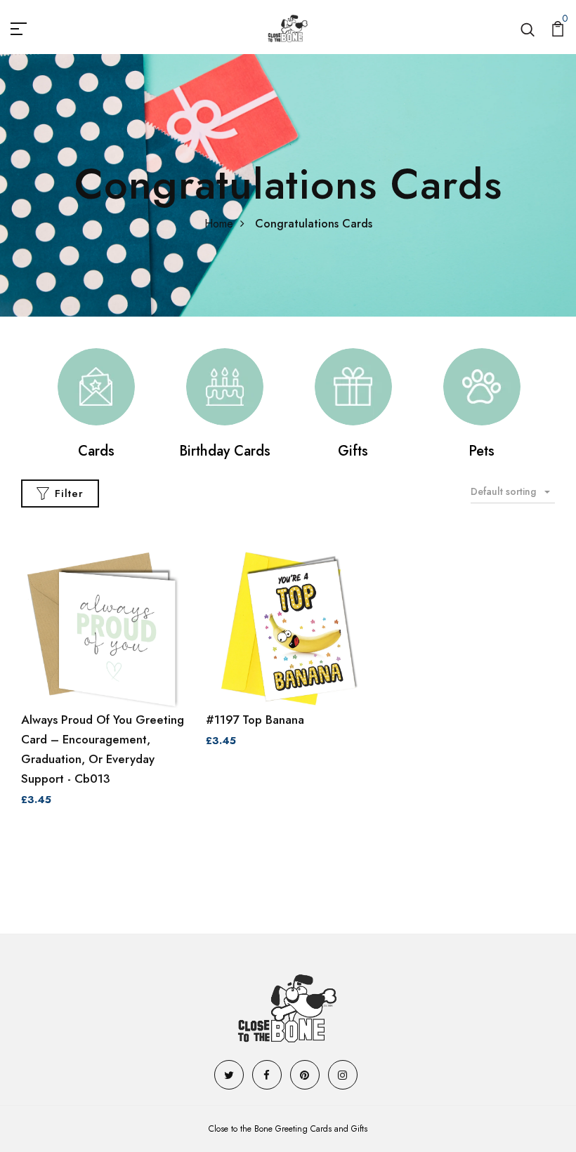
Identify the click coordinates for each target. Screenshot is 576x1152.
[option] (96, 405)
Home (218, 224)
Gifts (353, 451)
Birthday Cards (224, 451)
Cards (96, 451)
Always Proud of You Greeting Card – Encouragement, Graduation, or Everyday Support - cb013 (102, 749)
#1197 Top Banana (255, 719)
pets (482, 451)
